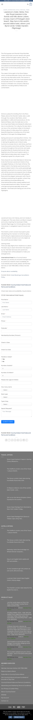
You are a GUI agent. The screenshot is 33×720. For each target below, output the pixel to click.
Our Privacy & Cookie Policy (10, 688)
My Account (5, 697)
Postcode (4, 328)
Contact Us (4, 701)
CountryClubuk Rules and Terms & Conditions (16, 682)
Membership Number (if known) (10, 335)
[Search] (27, 4)
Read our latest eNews (8, 671)
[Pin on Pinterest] (18, 440)
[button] (2, 4)
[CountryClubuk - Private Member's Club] (16, 4)
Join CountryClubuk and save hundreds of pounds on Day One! (14, 678)
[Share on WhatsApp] (6, 440)
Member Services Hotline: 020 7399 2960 (14, 668)
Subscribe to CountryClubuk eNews (12, 674)
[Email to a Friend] (15, 440)
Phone (3, 321)
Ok (10, 717)
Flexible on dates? (6, 357)
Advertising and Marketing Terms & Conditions (16, 685)
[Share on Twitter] (12, 440)
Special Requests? (6, 408)
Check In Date (5, 342)
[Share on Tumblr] (26, 440)
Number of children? (7, 372)
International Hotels (14, 9)
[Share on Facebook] (9, 440)
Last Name (4, 306)
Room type (4, 394)
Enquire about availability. (9, 271)
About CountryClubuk (8, 691)
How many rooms (6, 387)
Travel (28, 9)
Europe (5, 9)
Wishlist (3, 694)
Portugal (22, 9)
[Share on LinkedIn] (24, 440)
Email (3, 314)
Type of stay (4, 401)
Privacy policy (19, 717)
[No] (31, 715)
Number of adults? (6, 365)
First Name (4, 299)
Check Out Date (6, 349)
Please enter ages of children (9, 379)
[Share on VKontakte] (21, 440)
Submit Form (8, 421)
